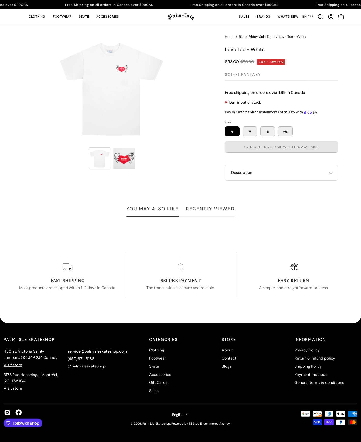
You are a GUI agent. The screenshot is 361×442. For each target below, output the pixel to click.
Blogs (227, 366)
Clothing (156, 350)
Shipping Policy (308, 366)
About (227, 350)
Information (310, 339)
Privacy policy (307, 350)
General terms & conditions (319, 382)
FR (311, 16)
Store (229, 339)
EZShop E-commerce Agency (209, 423)
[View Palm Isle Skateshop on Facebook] (18, 412)
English (178, 414)
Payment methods (310, 374)
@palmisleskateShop (87, 366)
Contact (229, 358)
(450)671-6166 (81, 358)
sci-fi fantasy (243, 74)
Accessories (160, 374)
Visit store (13, 364)
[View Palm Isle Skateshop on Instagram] (7, 412)
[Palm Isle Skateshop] (180, 16)
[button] (37, 16)
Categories (163, 339)
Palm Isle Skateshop (156, 423)
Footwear (157, 358)
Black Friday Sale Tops (256, 36)
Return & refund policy (314, 358)
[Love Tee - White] (100, 158)
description (241, 172)
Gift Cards (158, 382)
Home (229, 36)
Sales (154, 390)
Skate (154, 366)
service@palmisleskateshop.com (97, 351)
